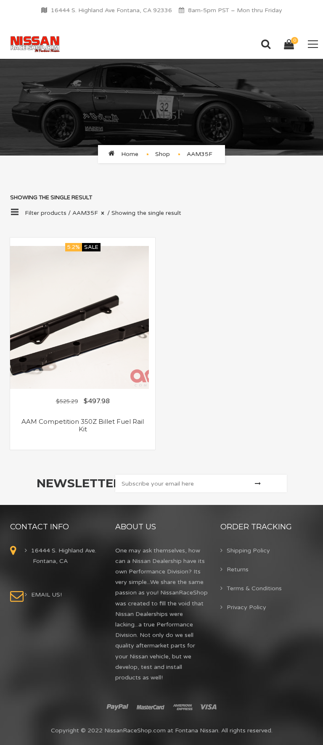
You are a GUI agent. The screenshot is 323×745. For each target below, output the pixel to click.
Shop (162, 154)
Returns (238, 569)
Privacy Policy (246, 607)
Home (129, 154)
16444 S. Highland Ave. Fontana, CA (63, 556)
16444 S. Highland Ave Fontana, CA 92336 (111, 10)
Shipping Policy (248, 550)
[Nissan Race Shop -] (35, 44)
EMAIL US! (46, 594)
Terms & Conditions (254, 588)
